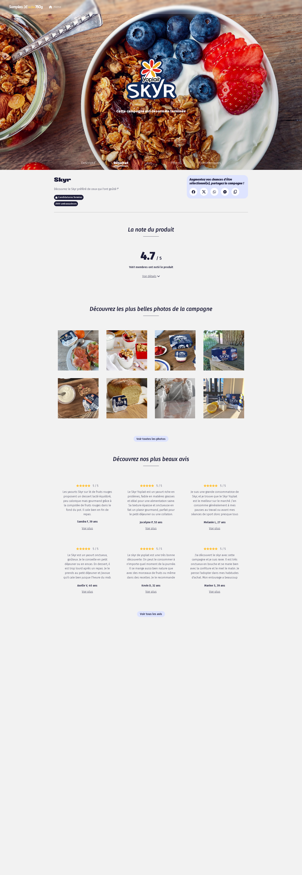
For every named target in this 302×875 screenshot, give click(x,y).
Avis (149, 163)
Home (55, 8)
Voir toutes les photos (151, 439)
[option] (88, 162)
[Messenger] (225, 192)
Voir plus (87, 528)
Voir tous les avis (151, 614)
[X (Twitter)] (204, 192)
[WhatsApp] (214, 192)
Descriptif (88, 163)
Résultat (121, 163)
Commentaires (210, 163)
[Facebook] (193, 192)
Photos (176, 163)
